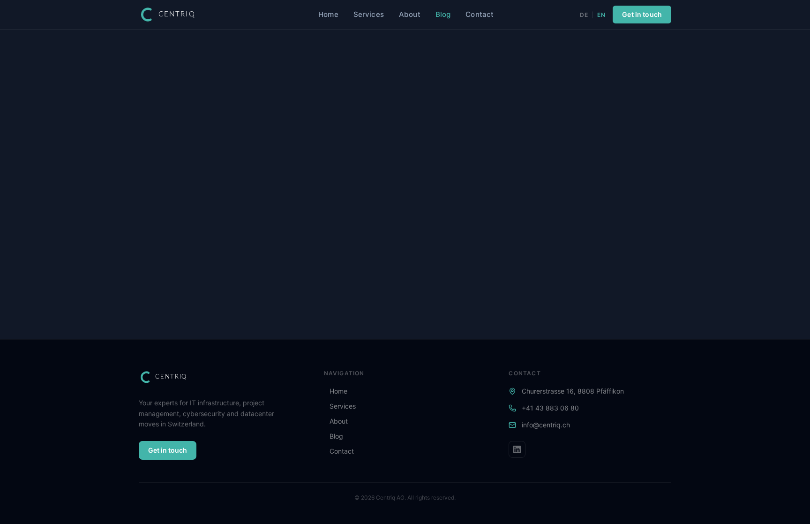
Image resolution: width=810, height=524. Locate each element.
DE (584, 14)
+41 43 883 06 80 (550, 408)
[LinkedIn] (517, 449)
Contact (479, 14)
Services (368, 14)
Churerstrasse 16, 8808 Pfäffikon (573, 391)
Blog (443, 14)
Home (328, 14)
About (409, 14)
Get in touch (642, 14)
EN (601, 14)
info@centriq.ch (546, 425)
